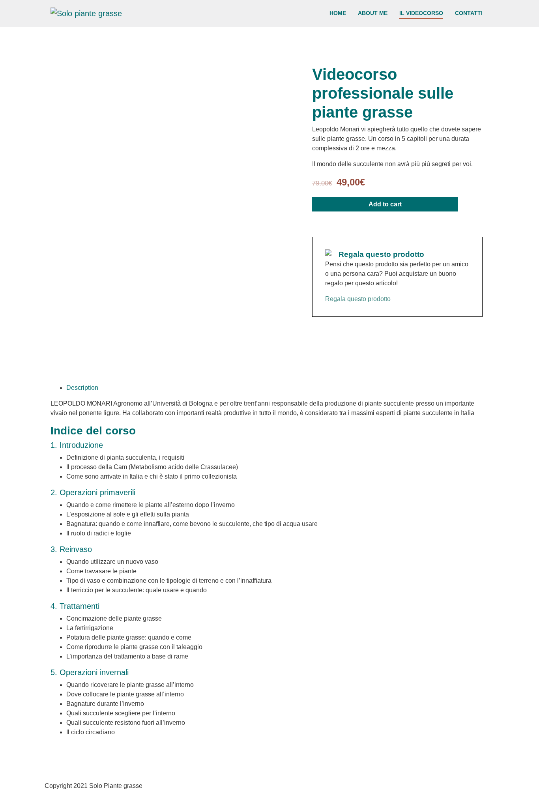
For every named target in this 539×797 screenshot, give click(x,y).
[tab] (277, 388)
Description (82, 387)
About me (372, 13)
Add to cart (385, 204)
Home (337, 13)
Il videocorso (421, 13)
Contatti (469, 13)
